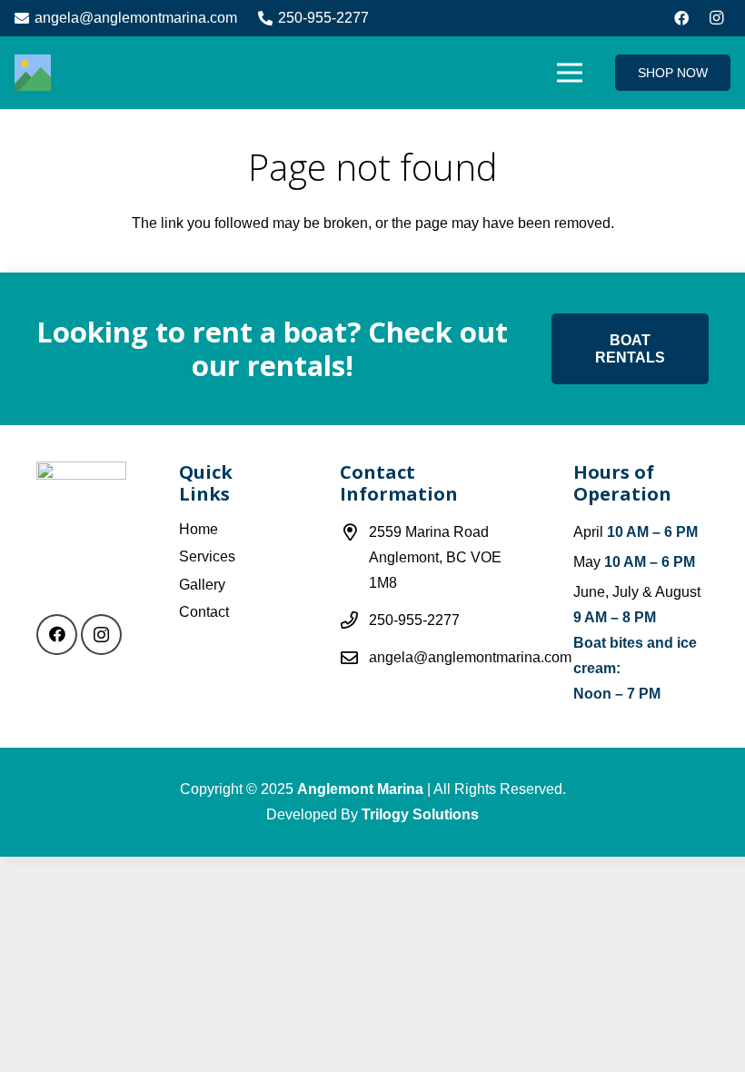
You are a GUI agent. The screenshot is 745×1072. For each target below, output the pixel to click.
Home (198, 529)
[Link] (33, 73)
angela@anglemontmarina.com (470, 657)
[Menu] (570, 72)
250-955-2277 (414, 620)
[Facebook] (681, 18)
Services (207, 556)
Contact (204, 612)
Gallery (202, 584)
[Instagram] (715, 18)
